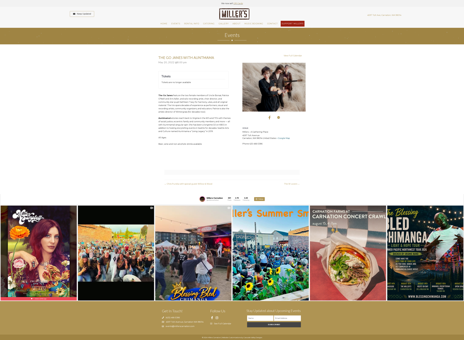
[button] (82, 14)
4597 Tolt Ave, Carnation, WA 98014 (384, 15)
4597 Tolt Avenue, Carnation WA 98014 (184, 322)
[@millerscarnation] (202, 199)
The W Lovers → (292, 184)
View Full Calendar (293, 56)
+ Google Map (283, 138)
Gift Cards (238, 3)
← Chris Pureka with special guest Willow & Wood (188, 184)
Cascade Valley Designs (252, 337)
